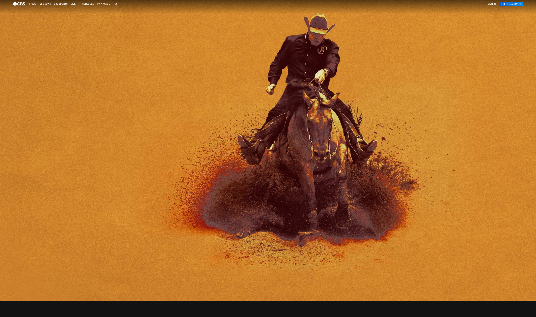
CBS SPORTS (59, 4)
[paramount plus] (19, 4)
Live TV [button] (72, 4)
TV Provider (100, 4)
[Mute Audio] (519, 197)
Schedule (85, 4)
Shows (32, 4)
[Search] (112, 4)
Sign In (493, 4)
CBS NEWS (44, 4)
